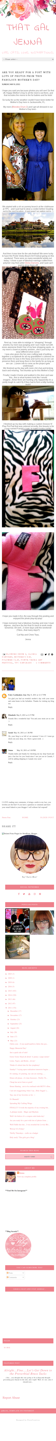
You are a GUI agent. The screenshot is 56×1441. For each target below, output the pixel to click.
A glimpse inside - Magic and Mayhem (24, 1112)
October (13, 1019)
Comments (12, 1277)
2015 (10, 991)
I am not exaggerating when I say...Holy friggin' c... (29, 1090)
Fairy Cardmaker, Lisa (17, 695)
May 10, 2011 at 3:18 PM (26, 750)
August (13, 1028)
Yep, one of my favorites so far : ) (22, 1095)
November (14, 1015)
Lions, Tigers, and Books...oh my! (22, 1061)
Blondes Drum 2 (19, 107)
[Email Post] (4, 654)
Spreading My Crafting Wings (21, 1103)
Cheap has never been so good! (21, 1082)
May (12, 1040)
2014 (10, 995)
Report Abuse (11, 1397)
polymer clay (10, 660)
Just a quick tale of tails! (19, 1052)
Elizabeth (12, 715)
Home (25, 818)
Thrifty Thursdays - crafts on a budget (24, 1133)
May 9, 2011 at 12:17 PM (36, 695)
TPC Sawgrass (23, 663)
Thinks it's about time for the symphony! (25, 1065)
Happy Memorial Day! (18, 1048)
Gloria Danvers (32, 263)
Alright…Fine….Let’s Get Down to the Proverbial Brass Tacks (28, 1371)
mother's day (22, 657)
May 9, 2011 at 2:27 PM (25, 715)
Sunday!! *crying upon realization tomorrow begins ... (30, 1069)
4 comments (43, 663)
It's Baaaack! (14, 1099)
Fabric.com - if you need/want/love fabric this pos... (29, 1044)
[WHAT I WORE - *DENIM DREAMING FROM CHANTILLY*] (42, 922)
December (14, 1011)
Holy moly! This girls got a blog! (22, 1137)
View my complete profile (26, 1176)
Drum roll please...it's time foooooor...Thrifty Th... (29, 1078)
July (12, 1032)
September (14, 1023)
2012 (10, 1003)
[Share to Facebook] (49, 655)
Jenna (10, 750)
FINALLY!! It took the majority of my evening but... (29, 1107)
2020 (10, 978)
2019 (10, 982)
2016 (10, 986)
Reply (10, 707)
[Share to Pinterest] (52, 655)
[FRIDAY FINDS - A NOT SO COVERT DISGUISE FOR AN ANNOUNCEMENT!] (17, 947)
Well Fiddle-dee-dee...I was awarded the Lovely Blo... (30, 1124)
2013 (10, 999)
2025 (10, 974)
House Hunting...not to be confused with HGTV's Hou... (31, 1086)
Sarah (10, 733)
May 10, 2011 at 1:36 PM (23, 733)
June (12, 1036)
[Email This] (42, 655)
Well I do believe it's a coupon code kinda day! (27, 1116)
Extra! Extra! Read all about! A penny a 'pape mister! (29, 1056)
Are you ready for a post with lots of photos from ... (29, 1120)
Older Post (47, 818)
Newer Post (6, 818)
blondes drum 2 (16, 654)
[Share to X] (46, 655)
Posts (10, 1273)
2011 (10, 1007)
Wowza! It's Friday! (17, 1129)
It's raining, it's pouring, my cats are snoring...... (28, 1073)
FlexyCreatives (33, 1420)
